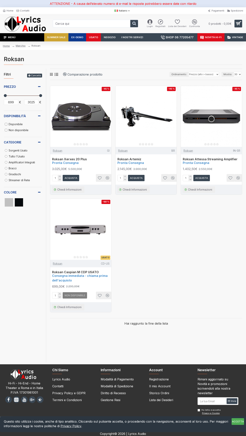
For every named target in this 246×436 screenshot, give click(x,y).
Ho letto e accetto (211, 412)
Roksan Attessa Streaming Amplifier (210, 159)
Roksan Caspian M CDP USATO (75, 272)
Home (6, 45)
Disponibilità (15, 116)
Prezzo (10, 87)
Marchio (21, 45)
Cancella (36, 75)
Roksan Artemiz (129, 159)
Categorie (12, 142)
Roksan (57, 150)
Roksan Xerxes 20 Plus (69, 159)
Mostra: (228, 74)
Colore (10, 192)
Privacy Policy (71, 426)
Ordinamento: (179, 74)
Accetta (238, 421)
